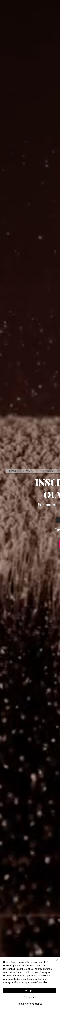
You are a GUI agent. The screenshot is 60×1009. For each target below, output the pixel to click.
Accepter (29, 990)
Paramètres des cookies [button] (30, 1003)
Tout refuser (30, 997)
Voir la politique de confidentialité (30, 982)
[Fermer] (55, 962)
